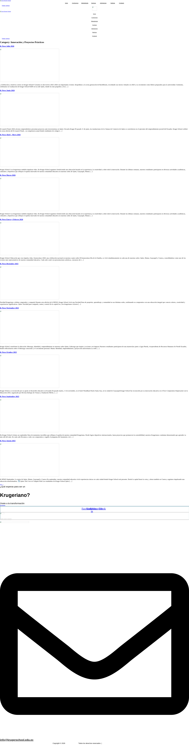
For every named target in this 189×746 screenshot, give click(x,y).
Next (2, 484)
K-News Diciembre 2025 (9, 264)
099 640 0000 (5, 519)
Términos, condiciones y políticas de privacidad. (119, 743)
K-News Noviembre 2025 (9, 308)
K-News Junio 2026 (7, 90)
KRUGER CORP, (72, 743)
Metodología (84, 3)
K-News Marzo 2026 (8, 175)
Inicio (66, 3)
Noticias (113, 3)
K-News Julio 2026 (7, 46)
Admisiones (103, 3)
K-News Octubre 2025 (8, 352)
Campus (93, 3)
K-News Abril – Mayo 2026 (10, 135)
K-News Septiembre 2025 (9, 396)
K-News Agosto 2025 (8, 441)
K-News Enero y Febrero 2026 (11, 219)
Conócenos (75, 3)
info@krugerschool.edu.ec (16, 739)
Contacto (121, 3)
